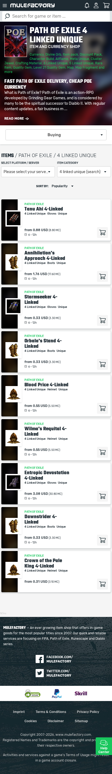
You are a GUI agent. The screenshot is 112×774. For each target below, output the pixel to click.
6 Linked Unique (55, 63)
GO (7, 16)
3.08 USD (40, 493)
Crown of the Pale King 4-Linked (43, 563)
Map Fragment (86, 67)
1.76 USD (40, 274)
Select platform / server (20, 163)
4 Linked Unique (35, 213)
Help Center (103, 750)
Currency (37, 54)
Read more (14, 118)
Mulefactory (32, 5)
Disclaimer (56, 721)
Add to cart (102, 232)
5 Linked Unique (81, 63)
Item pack (70, 54)
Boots (51, 263)
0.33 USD (40, 318)
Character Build (42, 58)
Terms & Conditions (51, 712)
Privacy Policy (88, 712)
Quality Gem (22, 67)
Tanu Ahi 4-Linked (43, 209)
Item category (67, 163)
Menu (4, 5)
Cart (106, 5)
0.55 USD (40, 405)
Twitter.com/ (58, 673)
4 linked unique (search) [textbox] (80, 172)
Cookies (30, 721)
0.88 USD (40, 230)
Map (70, 67)
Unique (63, 213)
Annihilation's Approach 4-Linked (44, 255)
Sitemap (81, 721)
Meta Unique (79, 58)
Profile (96, 5)
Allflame (61, 58)
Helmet (52, 389)
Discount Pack (91, 54)
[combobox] (56, 134)
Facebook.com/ (59, 659)
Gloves (52, 213)
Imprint (19, 712)
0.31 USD (40, 581)
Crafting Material (28, 63)
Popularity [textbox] (60, 186)
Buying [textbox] (54, 135)
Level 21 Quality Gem (49, 67)
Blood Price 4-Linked (46, 384)
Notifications (87, 5)
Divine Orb (53, 54)
